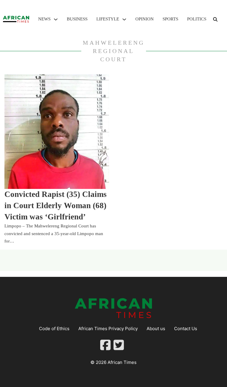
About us (156, 328)
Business (77, 19)
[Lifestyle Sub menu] (124, 19)
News (44, 19)
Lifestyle (107, 19)
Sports (170, 19)
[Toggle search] (215, 19)
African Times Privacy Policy (108, 328)
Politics (196, 19)
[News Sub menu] (55, 19)
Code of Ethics (54, 328)
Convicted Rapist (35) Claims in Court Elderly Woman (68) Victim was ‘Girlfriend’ (55, 205)
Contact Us (185, 328)
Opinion (144, 19)
